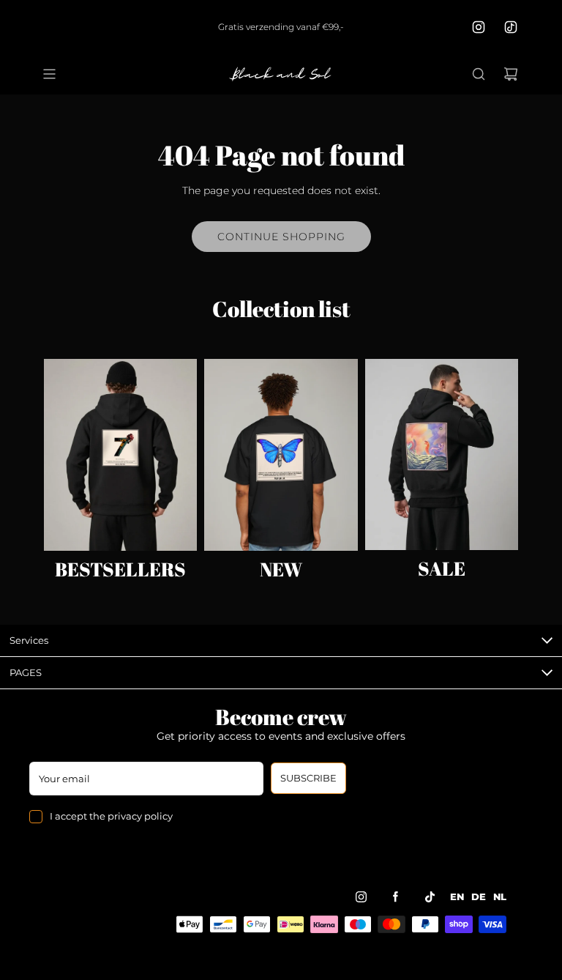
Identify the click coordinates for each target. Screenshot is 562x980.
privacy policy (140, 816)
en (457, 896)
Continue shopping (281, 236)
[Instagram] (478, 27)
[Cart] (511, 74)
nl (499, 896)
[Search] (478, 74)
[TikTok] (511, 27)
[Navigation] (49, 74)
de (478, 896)
